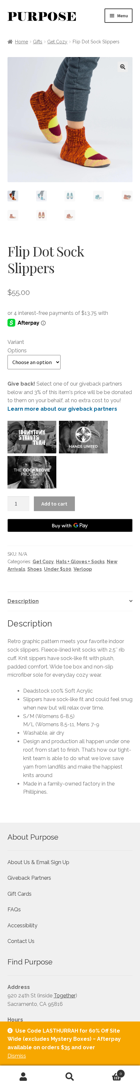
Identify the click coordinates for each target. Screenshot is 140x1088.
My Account (23, 1077)
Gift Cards (19, 894)
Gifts (37, 41)
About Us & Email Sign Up (38, 862)
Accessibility (22, 925)
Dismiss (16, 1056)
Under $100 (57, 569)
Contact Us (21, 941)
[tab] (70, 601)
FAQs (14, 909)
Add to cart (54, 503)
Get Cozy (57, 41)
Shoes (34, 569)
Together (65, 995)
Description (23, 601)
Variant (15, 342)
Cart (107, 1071)
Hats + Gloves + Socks (80, 561)
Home (21, 41)
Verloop (83, 569)
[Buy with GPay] (70, 525)
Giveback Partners (29, 878)
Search (70, 1077)
